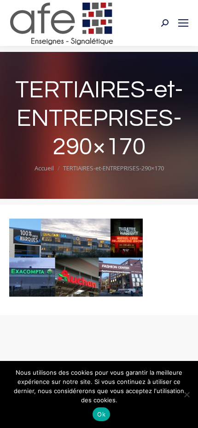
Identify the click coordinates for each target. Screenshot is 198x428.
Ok (101, 414)
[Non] (186, 394)
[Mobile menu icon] (183, 22)
